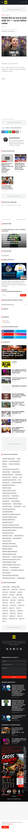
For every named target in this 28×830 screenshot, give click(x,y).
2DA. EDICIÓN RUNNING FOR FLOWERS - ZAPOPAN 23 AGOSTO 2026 (19, 395)
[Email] (17, 132)
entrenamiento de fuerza (8, 578)
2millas (5, 613)
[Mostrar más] (20, 132)
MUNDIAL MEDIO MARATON (9, 551)
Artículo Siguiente (21, 219)
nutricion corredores (17, 556)
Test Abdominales (14, 567)
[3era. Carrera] (6, 730)
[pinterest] (21, 649)
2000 (4, 618)
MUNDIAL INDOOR (7, 549)
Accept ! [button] (5, 827)
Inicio (3, 15)
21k (14, 597)
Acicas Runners (14, 138)
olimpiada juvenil (6, 503)
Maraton (4, 464)
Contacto (14, 362)
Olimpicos (4, 567)
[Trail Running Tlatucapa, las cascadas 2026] (6, 380)
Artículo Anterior (6, 219)
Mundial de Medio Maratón (9, 530)
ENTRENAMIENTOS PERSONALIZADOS (12, 527)
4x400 (21, 605)
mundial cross (5, 495)
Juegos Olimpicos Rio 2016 (9, 480)
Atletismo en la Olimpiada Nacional (11, 514)
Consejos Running (7, 506)
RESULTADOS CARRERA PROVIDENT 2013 (18, 412)
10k (21, 597)
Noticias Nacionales (14, 461)
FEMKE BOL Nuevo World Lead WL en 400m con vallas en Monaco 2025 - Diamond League (20, 166)
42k (20, 592)
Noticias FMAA (6, 472)
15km (20, 616)
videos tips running (7, 535)
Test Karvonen (6, 556)
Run (24, 506)
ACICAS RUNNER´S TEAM (9, 562)
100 (5, 592)
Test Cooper (5, 570)
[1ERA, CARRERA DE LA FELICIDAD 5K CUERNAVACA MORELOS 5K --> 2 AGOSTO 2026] (6, 430)
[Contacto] (6, 364)
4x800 (12, 613)
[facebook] (8, 331)
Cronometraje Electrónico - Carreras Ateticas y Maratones (19, 717)
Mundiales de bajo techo (8, 485)
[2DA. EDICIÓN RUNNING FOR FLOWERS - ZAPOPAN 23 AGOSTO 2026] (6, 396)
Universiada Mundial (7, 511)
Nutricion (15, 477)
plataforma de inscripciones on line (11, 559)
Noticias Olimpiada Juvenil (9, 554)
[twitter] (20, 331)
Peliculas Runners (18, 535)
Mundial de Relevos (17, 482)
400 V (5, 600)
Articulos (4, 466)
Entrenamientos (16, 472)
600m (21, 618)
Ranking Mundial (6, 538)
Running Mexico (17, 538)
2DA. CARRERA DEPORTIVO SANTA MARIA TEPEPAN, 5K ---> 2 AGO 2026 (19, 421)
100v (12, 602)
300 (18, 608)
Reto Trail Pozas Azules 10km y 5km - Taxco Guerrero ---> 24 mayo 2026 (18, 404)
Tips (20, 477)
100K (20, 613)
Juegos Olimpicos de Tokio (9, 493)
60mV (5, 605)
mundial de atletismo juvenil (9, 517)
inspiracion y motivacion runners (10, 525)
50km (12, 610)
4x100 (13, 605)
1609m (20, 610)
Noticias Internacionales (16, 127)
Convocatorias (5, 255)
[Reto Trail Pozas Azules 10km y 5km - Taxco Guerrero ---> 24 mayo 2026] (6, 405)
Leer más (10, 823)
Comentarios (7, 322)
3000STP (6, 597)
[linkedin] (8, 337)
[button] (2, 2)
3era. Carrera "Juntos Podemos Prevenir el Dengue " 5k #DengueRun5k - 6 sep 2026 (18, 730)
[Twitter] (6, 132)
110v (4, 602)
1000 (4, 608)
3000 (19, 594)
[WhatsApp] (10, 132)
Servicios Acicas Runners (8, 509)
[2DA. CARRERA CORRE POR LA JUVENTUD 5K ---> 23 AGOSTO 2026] (6, 372)
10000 (21, 600)
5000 (12, 592)
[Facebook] (3, 132)
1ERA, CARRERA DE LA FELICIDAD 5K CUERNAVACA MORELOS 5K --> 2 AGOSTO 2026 (18, 430)
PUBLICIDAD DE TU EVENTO (19, 386)
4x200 (5, 610)
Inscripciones (15, 495)
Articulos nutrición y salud (8, 490)
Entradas (6, 321)
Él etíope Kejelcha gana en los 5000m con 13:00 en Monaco (7, 187)
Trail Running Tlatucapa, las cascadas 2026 (19, 378)
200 (11, 594)
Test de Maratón (15, 501)
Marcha (5, 589)
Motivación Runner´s (7, 522)
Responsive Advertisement (14, 9)
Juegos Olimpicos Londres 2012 (10, 469)
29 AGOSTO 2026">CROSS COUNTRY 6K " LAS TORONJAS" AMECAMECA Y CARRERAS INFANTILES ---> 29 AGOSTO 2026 (24, 764)
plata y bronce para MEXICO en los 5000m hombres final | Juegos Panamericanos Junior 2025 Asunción (7, 168)
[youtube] (8, 334)
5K (19, 602)
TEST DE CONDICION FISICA (9, 498)
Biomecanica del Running (8, 543)
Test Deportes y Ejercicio (17, 570)
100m (4, 616)
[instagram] (20, 334)
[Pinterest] (13, 132)
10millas (12, 616)
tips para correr (6, 477)
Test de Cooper (6, 572)
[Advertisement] (14, 816)
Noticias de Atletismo (14, 464)
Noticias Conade (6, 487)
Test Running (5, 501)
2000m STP (13, 618)
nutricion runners (6, 541)
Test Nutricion (17, 506)
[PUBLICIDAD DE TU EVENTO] (6, 388)
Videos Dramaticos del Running (10, 575)
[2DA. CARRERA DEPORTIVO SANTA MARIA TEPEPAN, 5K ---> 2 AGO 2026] (6, 422)
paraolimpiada (20, 578)
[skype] (20, 337)
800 (22, 589)
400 (4, 594)
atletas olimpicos (17, 503)
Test (20, 480)
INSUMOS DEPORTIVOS (14, 304)
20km (11, 608)
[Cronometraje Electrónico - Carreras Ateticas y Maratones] (6, 718)
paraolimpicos (6, 482)
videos (18, 458)
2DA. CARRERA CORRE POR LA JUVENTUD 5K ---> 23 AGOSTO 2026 (19, 371)
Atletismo (7, 15)
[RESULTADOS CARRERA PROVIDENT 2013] (6, 414)
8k (4, 621)
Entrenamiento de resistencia (9, 546)
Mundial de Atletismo (7, 474)
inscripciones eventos (7, 533)
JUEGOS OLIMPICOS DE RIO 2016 (11, 564)
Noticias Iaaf (18, 474)
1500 (14, 589)
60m (12, 600)
